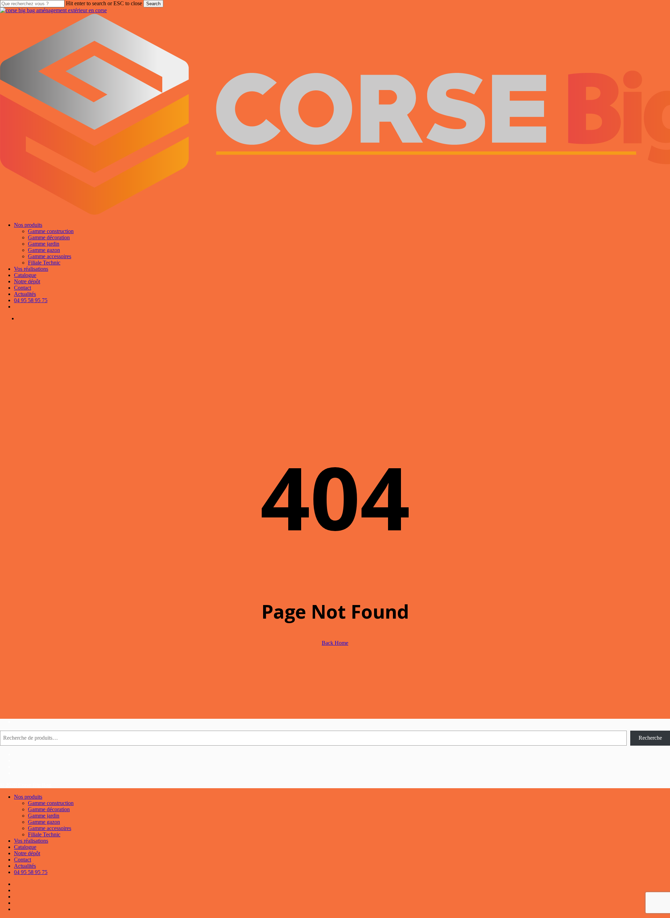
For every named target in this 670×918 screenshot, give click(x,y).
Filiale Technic (44, 834)
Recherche (650, 738)
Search (153, 3)
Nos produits (28, 797)
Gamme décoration (49, 809)
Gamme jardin (43, 816)
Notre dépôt (27, 853)
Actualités (25, 866)
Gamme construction (51, 803)
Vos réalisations (31, 841)
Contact (22, 860)
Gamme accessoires (49, 828)
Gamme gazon (44, 822)
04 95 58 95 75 (30, 872)
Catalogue (25, 847)
